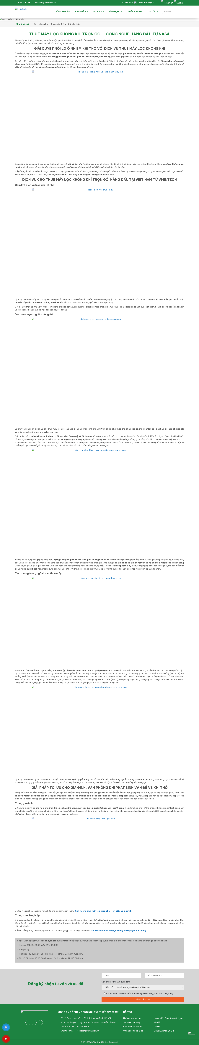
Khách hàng (135, 11)
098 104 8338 (23, 2)
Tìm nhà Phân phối (145, 2)
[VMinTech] (27, 11)
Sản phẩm (81, 11)
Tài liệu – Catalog (131, 1022)
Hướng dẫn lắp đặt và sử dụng (168, 1018)
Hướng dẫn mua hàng (133, 1018)
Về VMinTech (127, 2)
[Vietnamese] (167, 2)
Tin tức (151, 11)
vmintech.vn (67, 1030)
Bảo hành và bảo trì (132, 1026)
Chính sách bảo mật (133, 1030)
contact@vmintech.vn (45, 2)
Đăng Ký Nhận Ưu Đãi (164, 1030)
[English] (178, 2)
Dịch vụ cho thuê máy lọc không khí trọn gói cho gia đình (102, 911)
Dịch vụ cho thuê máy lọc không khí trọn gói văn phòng (118, 930)
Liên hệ (157, 1026)
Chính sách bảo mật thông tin (130, 993)
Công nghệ (61, 11)
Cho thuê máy (23, 24)
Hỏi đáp (157, 1022)
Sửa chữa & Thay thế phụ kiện (65, 24)
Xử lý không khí (41, 24)
